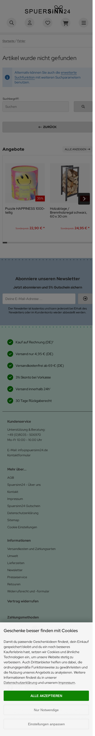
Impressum (66, 682)
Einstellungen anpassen (46, 724)
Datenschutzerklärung (20, 682)
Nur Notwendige (46, 710)
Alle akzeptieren (46, 696)
